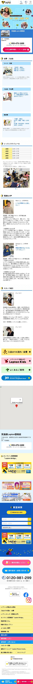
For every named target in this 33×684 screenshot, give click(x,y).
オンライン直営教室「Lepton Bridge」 (12, 617)
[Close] (20, 400)
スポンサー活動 (5, 645)
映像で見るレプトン (7, 624)
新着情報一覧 (5, 631)
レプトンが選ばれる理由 (8, 607)
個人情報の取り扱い (7, 652)
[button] (16, 406)
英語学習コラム (5, 621)
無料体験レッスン (6, 638)
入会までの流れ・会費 (7, 610)
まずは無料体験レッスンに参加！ (16, 49)
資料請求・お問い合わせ (8, 642)
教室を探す (4, 635)
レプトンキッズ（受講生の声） (10, 614)
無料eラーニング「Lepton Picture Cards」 (14, 649)
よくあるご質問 (5, 628)
